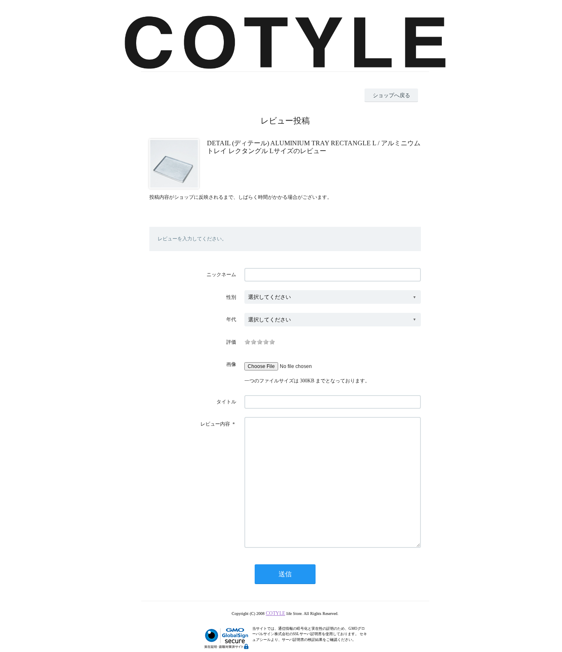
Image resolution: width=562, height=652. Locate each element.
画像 (231, 364)
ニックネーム (221, 274)
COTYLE (275, 613)
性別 (231, 297)
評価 (231, 342)
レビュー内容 (215, 424)
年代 (231, 319)
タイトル (226, 402)
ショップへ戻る (391, 95)
